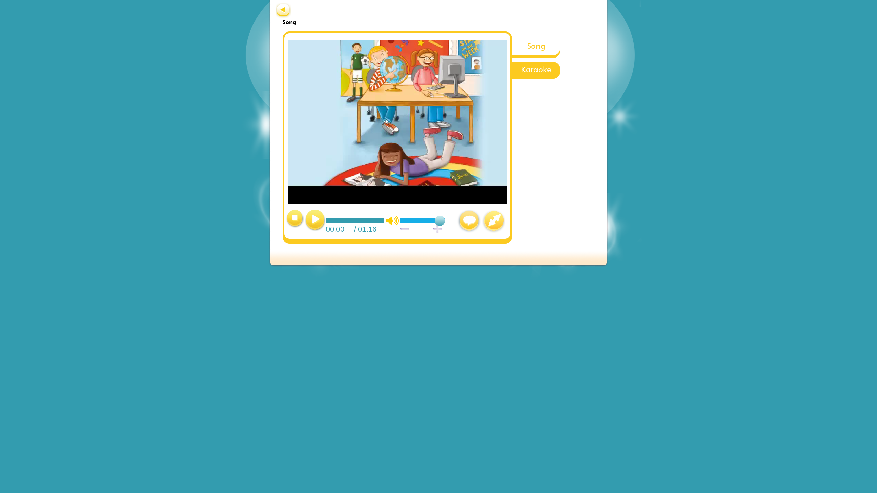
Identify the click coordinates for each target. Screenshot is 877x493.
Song (536, 47)
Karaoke (536, 70)
